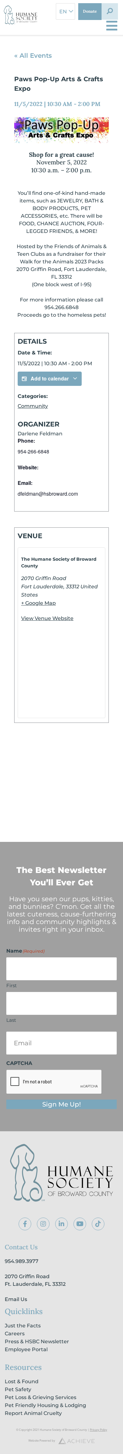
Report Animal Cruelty (33, 1413)
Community (33, 406)
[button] (110, 11)
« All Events (33, 55)
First (11, 985)
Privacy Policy (98, 1430)
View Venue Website (47, 618)
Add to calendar (49, 378)
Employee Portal (26, 1349)
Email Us (16, 1299)
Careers (15, 1334)
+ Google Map (38, 603)
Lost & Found (21, 1381)
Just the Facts (23, 1326)
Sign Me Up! (61, 1104)
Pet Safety (18, 1389)
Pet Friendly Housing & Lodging (45, 1405)
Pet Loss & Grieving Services (40, 1397)
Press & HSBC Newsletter (37, 1341)
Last (11, 1020)
